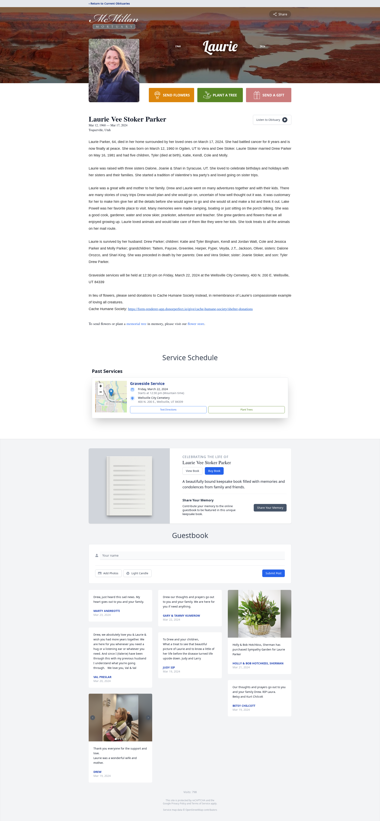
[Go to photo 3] (120, 739)
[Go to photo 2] (118, 739)
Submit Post (273, 573)
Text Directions (168, 409)
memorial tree (136, 323)
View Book (192, 471)
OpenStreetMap (194, 809)
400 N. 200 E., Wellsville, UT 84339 (160, 402)
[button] (111, 393)
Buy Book (214, 471)
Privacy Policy (178, 803)
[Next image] (148, 717)
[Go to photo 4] (123, 739)
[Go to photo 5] (125, 739)
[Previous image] (92, 717)
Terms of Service (201, 803)
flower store (196, 323)
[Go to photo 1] (116, 739)
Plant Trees (246, 409)
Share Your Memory (270, 508)
